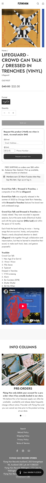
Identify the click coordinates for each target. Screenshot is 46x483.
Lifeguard (5, 75)
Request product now (23, 156)
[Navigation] (2, 3)
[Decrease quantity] (4, 113)
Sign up (21, 179)
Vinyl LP (6, 101)
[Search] (37, 3)
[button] (20, 415)
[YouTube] (28, 450)
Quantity (5, 108)
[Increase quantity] (13, 113)
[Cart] (43, 3)
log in (29, 179)
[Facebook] (17, 450)
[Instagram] (23, 450)
